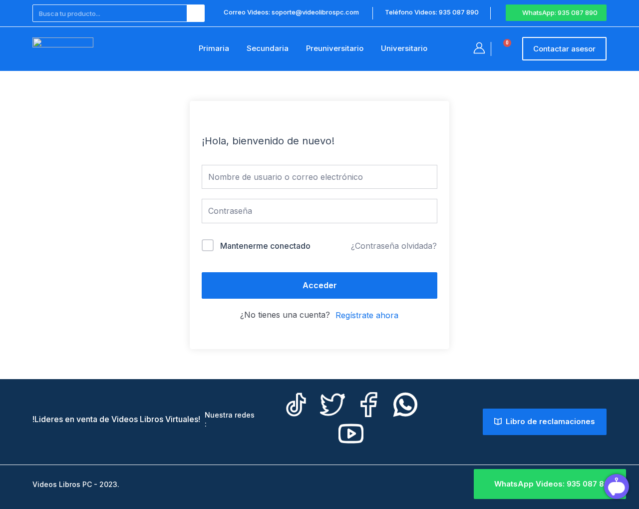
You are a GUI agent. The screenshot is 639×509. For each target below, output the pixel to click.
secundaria (268, 48)
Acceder (320, 285)
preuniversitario (334, 48)
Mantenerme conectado (265, 246)
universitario (404, 48)
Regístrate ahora (366, 315)
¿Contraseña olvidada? (394, 246)
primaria (214, 48)
